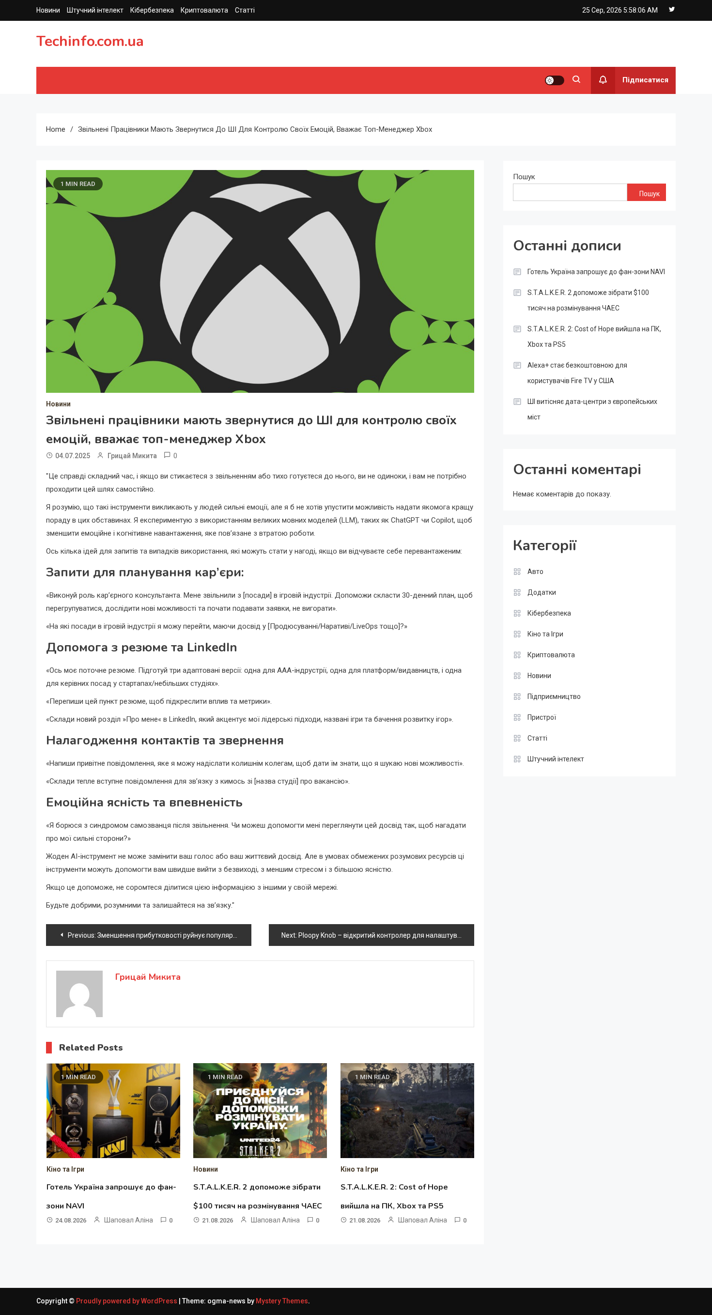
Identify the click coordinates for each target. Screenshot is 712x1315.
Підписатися (645, 80)
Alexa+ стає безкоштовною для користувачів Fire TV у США (577, 373)
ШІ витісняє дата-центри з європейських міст (592, 409)
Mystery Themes (282, 1301)
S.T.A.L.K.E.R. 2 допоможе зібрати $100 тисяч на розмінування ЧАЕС (588, 300)
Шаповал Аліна (128, 1220)
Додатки (541, 592)
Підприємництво (554, 696)
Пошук (524, 176)
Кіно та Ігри (65, 1169)
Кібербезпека (152, 10)
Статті (245, 10)
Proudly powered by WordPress (127, 1301)
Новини (48, 10)
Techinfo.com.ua (90, 41)
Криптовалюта (204, 10)
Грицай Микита (132, 456)
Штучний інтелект (95, 10)
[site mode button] (554, 80)
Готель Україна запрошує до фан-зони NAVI (596, 272)
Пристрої (541, 717)
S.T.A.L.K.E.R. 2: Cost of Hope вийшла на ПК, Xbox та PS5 (594, 336)
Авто (535, 571)
